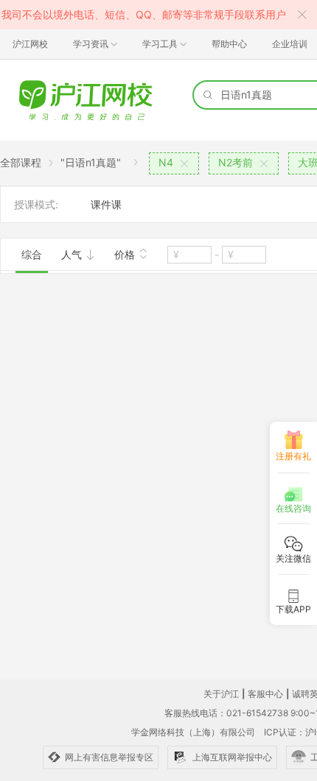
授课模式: (36, 204)
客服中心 (265, 693)
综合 (31, 254)
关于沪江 (221, 693)
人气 (73, 254)
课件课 (106, 204)
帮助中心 (229, 43)
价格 (126, 254)
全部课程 (20, 162)
